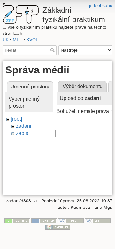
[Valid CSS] (98, 220)
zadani (23, 126)
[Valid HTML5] (71, 220)
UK (6, 39)
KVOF (33, 39)
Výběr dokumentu (83, 86)
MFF (17, 39)
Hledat (53, 50)
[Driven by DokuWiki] (57, 226)
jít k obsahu (100, 5)
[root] (16, 119)
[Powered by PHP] (44, 220)
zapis (22, 133)
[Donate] (17, 220)
